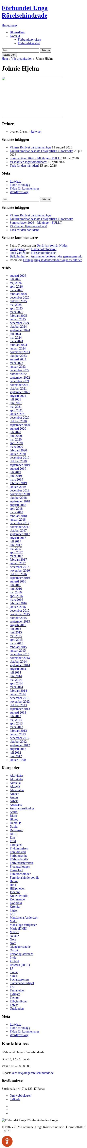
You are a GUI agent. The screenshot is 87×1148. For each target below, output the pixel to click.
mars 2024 (16, 341)
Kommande (17, 899)
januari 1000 (18, 759)
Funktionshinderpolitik (24, 877)
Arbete (14, 801)
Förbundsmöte (19, 859)
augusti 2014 (18, 668)
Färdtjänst (16, 844)
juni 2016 (16, 588)
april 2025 (16, 308)
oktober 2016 (18, 574)
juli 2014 (15, 672)
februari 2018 (18, 516)
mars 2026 (16, 290)
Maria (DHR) (18, 928)
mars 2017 (16, 556)
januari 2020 (18, 454)
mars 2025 (16, 312)
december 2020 (19, 417)
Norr (13, 943)
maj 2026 (16, 283)
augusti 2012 (18, 749)
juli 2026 (15, 279)
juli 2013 (15, 716)
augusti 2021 (18, 395)
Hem (5, 58)
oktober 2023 (18, 355)
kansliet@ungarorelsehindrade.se (33, 1073)
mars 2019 (16, 479)
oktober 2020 (18, 421)
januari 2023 (18, 366)
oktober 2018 (18, 497)
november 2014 (20, 658)
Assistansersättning (22, 808)
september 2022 (20, 377)
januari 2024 (18, 348)
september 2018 (20, 501)
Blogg (14, 819)
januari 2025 (18, 319)
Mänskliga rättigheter (23, 925)
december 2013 (19, 698)
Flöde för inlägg (20, 184)
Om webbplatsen (20, 1095)
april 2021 (16, 410)
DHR (13, 834)
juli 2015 (15, 628)
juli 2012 (15, 752)
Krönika (15, 906)
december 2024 (19, 323)
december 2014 (19, 654)
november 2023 (20, 352)
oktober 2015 (18, 618)
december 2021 (19, 381)
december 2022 (19, 370)
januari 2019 (18, 486)
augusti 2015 (18, 625)
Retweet (36, 131)
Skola (13, 975)
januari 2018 (18, 519)
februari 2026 (18, 293)
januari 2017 (18, 563)
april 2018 (16, 508)
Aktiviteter (16, 775)
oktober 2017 (18, 530)
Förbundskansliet (29, 43)
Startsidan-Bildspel (22, 983)
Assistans (16, 804)
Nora (13, 939)
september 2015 (20, 621)
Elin (12, 837)
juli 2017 (15, 541)
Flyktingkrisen (19, 848)
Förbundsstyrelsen (29, 39)
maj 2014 (16, 679)
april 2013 (16, 723)
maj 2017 (16, 548)
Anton (14, 797)
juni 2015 (16, 632)
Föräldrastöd (18, 852)
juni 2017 (16, 545)
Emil (13, 841)
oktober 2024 (18, 326)
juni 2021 (16, 403)
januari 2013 (18, 734)
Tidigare (15, 994)
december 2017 (19, 523)
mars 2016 (16, 599)
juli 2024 (15, 334)
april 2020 (16, 443)
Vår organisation (21, 58)
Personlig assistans (21, 954)
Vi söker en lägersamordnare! (28, 162)
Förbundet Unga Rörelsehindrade (25, 11)
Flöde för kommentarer (24, 188)
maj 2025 (16, 304)
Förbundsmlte (18, 855)
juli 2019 (15, 472)
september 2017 (20, 534)
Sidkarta (15, 1099)
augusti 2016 (18, 581)
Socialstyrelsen (19, 979)
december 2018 (19, 490)
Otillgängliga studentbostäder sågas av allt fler (52, 260)
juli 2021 (15, 399)
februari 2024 (18, 344)
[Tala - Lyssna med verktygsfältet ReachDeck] (7, 1141)
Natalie (14, 935)
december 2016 (19, 567)
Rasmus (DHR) (20, 965)
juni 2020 (16, 435)
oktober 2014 (18, 661)
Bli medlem (17, 32)
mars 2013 (16, 727)
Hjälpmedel (17, 888)
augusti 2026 (18, 275)
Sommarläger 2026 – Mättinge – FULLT (36, 158)
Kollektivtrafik (19, 895)
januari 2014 (18, 694)
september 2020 (20, 425)
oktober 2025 (18, 301)
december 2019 (19, 457)
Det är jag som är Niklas (52, 245)
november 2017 (20, 526)
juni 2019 (16, 476)
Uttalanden (17, 1008)
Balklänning (17, 256)
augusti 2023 (18, 359)
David (14, 826)
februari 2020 (18, 450)
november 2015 (20, 614)
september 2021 (20, 392)
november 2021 (20, 385)
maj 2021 (16, 406)
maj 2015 (16, 636)
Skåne (14, 972)
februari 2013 (18, 730)
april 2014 (16, 683)
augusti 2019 (18, 468)
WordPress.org (19, 192)
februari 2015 (18, 647)
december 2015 (19, 610)
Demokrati (16, 830)
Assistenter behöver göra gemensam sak (56, 256)
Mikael (14, 932)
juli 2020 (15, 432)
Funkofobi (16, 870)
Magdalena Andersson (24, 917)
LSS (12, 914)
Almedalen (17, 790)
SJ (11, 968)
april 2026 (16, 286)
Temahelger (17, 990)
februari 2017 (18, 559)
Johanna (15, 892)
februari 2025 (18, 315)
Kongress (16, 903)
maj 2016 (16, 592)
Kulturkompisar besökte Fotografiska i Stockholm (41, 151)
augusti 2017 (18, 537)
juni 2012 (16, 756)
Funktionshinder (20, 874)
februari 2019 (18, 483)
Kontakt (15, 36)
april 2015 (16, 639)
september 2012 (20, 745)
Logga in (15, 181)
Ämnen (14, 793)
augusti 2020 (18, 428)
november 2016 (20, 570)
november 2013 (20, 701)
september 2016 (20, 577)
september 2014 (20, 665)
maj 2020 (16, 439)
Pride (13, 957)
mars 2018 (16, 512)
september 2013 (20, 709)
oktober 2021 (18, 388)
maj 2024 (16, 337)
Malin (13, 921)
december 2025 (19, 297)
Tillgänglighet (18, 1001)
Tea (12, 986)
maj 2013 (16, 719)
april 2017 (16, 552)
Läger (13, 910)
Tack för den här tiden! (24, 165)
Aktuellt (15, 786)
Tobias (14, 1005)
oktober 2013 (18, 705)
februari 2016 (18, 603)
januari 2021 (18, 414)
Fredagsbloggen (20, 866)
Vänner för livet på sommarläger (30, 147)
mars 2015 (16, 643)
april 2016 (16, 596)
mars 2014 (16, 687)
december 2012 (19, 738)
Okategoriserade (20, 946)
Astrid (14, 812)
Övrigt (14, 950)
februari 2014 (18, 690)
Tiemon (14, 997)
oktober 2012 (18, 741)
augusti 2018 (18, 505)
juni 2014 (16, 676)
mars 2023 (16, 363)
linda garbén (17, 249)
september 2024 (20, 330)
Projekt (14, 961)
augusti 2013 (18, 712)
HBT (13, 884)
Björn (13, 815)
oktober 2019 (18, 461)
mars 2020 (16, 446)
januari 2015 (18, 650)
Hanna (14, 881)
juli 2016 (15, 585)
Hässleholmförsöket (43, 249)
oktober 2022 (18, 374)
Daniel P (15, 823)
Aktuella (15, 783)
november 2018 (20, 494)
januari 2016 (18, 607)
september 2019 (20, 465)
